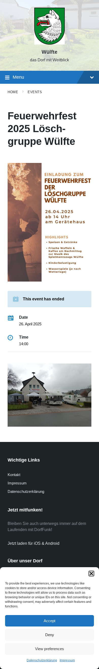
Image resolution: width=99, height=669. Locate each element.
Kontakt (14, 474)
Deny (49, 635)
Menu (18, 77)
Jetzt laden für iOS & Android (33, 543)
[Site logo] (49, 43)
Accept (49, 621)
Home (13, 92)
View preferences (49, 649)
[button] (91, 573)
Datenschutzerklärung (42, 660)
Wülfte (49, 52)
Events (35, 92)
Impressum (67, 660)
